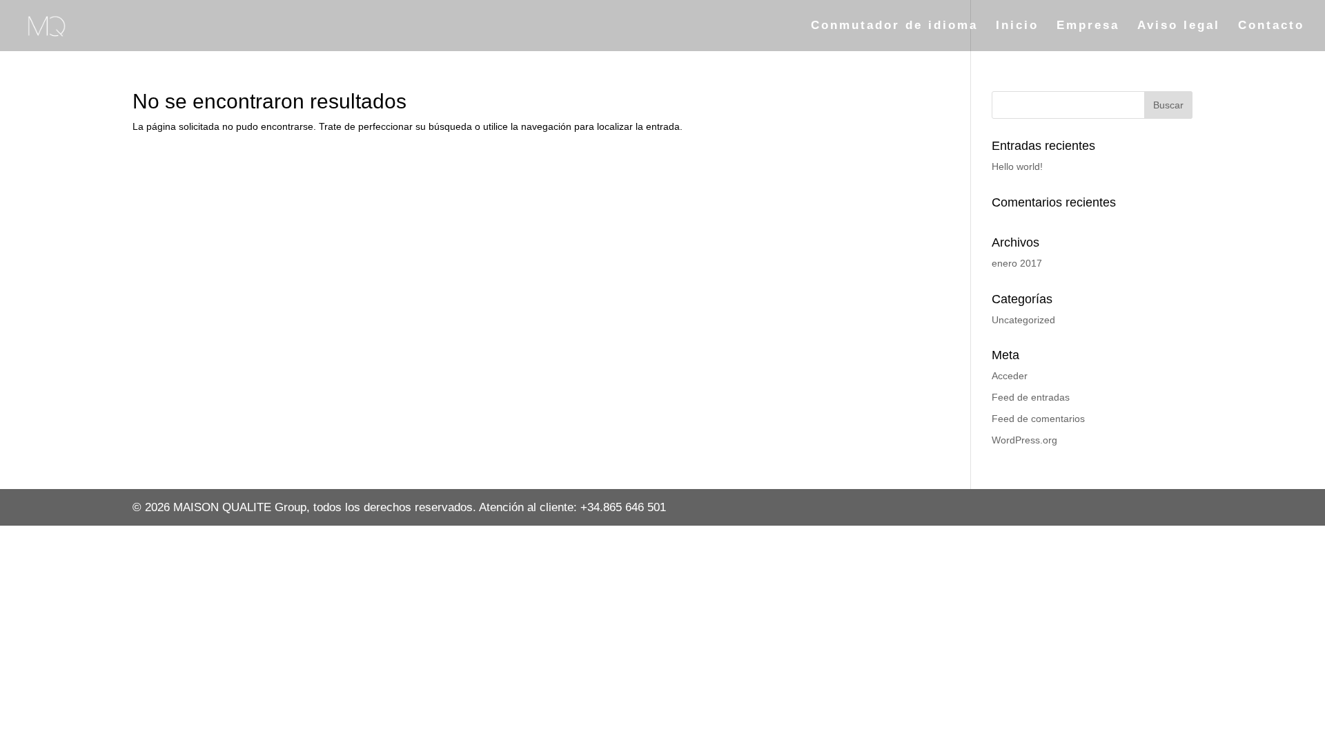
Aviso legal (1178, 26)
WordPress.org (1024, 440)
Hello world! (1017, 166)
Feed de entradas (1031, 397)
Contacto (1271, 26)
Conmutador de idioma (894, 26)
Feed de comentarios (1038, 418)
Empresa (1088, 26)
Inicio (1017, 26)
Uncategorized (1023, 319)
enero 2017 (1017, 263)
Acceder (1010, 375)
